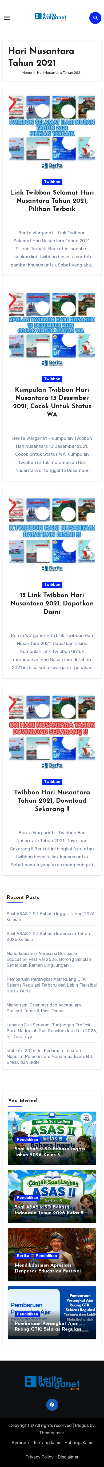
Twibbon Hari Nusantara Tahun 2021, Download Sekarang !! (52, 801)
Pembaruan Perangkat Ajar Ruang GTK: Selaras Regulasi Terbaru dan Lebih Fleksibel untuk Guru (52, 985)
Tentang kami (46, 1442)
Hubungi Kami (78, 1442)
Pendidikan (27, 1139)
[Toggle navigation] (7, 18)
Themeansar (51, 1432)
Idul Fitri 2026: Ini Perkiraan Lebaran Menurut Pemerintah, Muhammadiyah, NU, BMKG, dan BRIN (50, 1056)
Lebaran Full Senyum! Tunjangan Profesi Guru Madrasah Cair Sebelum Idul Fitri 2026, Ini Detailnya (52, 1030)
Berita (23, 1256)
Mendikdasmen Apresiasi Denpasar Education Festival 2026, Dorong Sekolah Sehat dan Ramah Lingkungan (49, 959)
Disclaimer (68, 1457)
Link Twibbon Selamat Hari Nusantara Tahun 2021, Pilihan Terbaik (52, 201)
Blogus (82, 1425)
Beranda (20, 1442)
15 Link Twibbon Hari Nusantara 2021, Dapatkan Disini (52, 603)
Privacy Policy (40, 1457)
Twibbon (52, 182)
